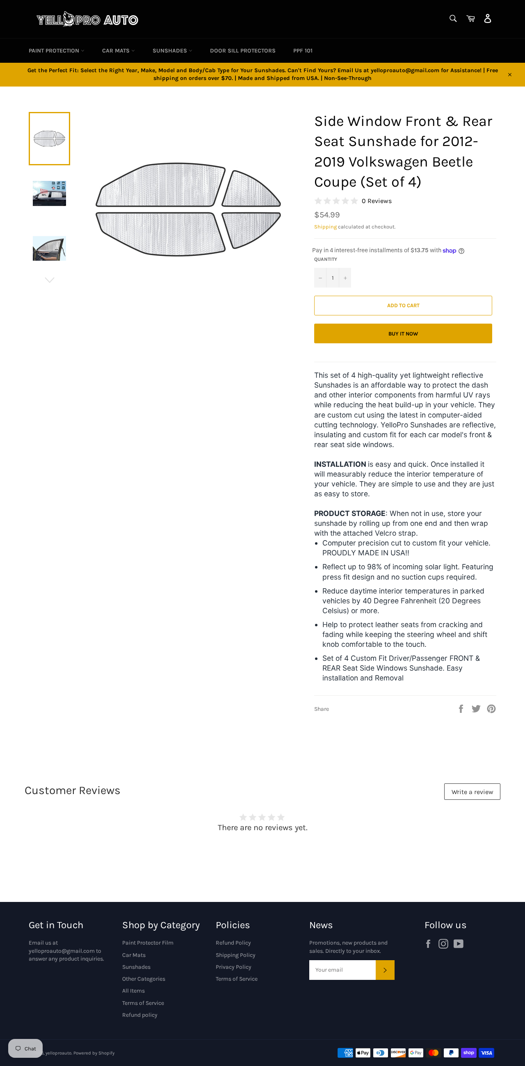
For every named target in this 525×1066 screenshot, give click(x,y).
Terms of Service (143, 1003)
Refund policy (140, 1014)
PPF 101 (303, 50)
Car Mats (116, 50)
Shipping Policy (236, 955)
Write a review (472, 792)
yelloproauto (58, 1053)
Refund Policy (233, 942)
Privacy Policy (233, 966)
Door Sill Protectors (243, 50)
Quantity (325, 259)
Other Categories (143, 978)
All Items (133, 990)
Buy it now (403, 334)
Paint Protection (55, 50)
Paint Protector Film (147, 942)
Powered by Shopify (93, 1053)
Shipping (325, 227)
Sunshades (171, 50)
